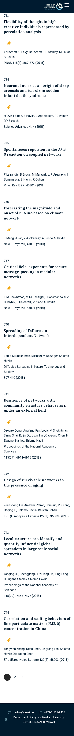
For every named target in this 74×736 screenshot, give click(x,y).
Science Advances (16, 126)
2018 (40, 63)
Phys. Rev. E (12, 185)
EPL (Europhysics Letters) (21, 516)
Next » (22, 677)
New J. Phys (12, 244)
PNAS (8, 63)
